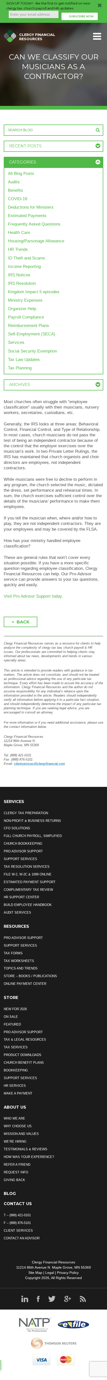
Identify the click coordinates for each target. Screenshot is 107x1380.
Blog (10, 1193)
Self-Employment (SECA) (31, 334)
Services (16, 342)
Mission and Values (21, 1134)
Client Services (18, 1230)
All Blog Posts (21, 173)
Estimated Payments (27, 215)
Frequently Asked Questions (34, 224)
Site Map (35, 1273)
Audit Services (17, 912)
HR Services (15, 1086)
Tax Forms (13, 953)
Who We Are (14, 1118)
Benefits (15, 190)
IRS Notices (19, 275)
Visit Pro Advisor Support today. (33, 596)
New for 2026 (15, 1009)
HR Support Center (21, 897)
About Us (15, 1107)
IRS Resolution (22, 283)
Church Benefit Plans (24, 1062)
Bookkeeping (16, 1070)
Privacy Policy (68, 1273)
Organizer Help (22, 308)
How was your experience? (29, 1157)
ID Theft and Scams (26, 258)
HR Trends (18, 249)
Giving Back (14, 1180)
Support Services (20, 859)
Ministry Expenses (25, 300)
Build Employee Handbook (28, 905)
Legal (49, 1273)
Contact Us (18, 1203)
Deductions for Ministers (31, 207)
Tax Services (16, 1047)
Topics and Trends (21, 968)
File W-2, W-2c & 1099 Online (28, 874)
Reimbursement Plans (28, 325)
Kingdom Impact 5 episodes (33, 291)
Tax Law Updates (24, 359)
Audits (14, 182)
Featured (12, 1024)
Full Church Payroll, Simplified (33, 836)
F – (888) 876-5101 (17, 1223)
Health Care (19, 232)
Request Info (16, 1172)
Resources (16, 926)
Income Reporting (24, 266)
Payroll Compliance (26, 317)
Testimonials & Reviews (25, 1149)
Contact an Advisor (22, 1238)
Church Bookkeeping (23, 843)
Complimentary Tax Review (28, 890)
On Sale (11, 1017)
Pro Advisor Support (23, 851)
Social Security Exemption (32, 351)
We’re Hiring (15, 1141)
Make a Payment (18, 1093)
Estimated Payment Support (29, 882)
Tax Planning (20, 368)
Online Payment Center (25, 984)
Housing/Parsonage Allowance (36, 241)
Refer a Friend (17, 1164)
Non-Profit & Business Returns (32, 821)
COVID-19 (17, 198)
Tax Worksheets (19, 961)
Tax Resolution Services (27, 866)
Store (11, 997)
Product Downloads (22, 1055)
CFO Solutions (17, 828)
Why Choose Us (18, 1126)
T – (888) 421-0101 (17, 1215)
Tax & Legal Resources (25, 1039)
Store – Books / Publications (30, 976)
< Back (20, 621)
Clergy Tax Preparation (26, 813)
